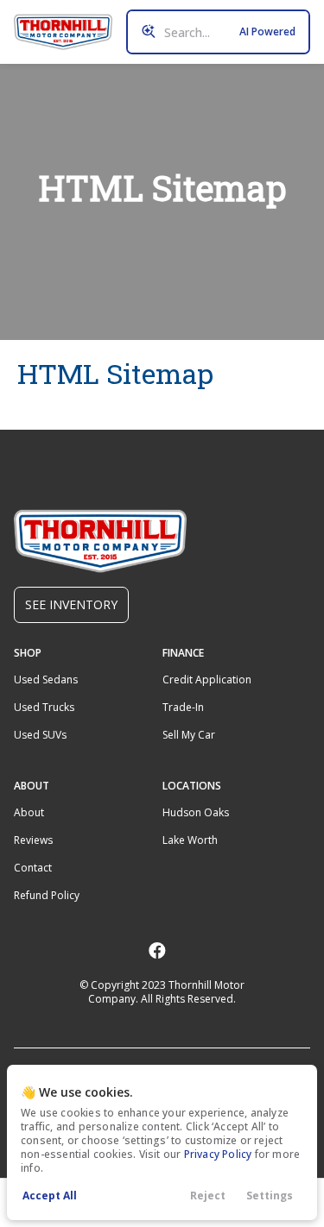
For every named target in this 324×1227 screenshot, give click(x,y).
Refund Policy (46, 895)
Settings (269, 1195)
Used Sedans (46, 679)
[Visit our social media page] (157, 950)
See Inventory (71, 604)
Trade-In (183, 707)
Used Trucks (44, 707)
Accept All (49, 1195)
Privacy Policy (218, 1154)
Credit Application (206, 679)
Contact (33, 867)
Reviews (33, 840)
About (29, 812)
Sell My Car (188, 734)
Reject (208, 1195)
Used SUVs (40, 734)
